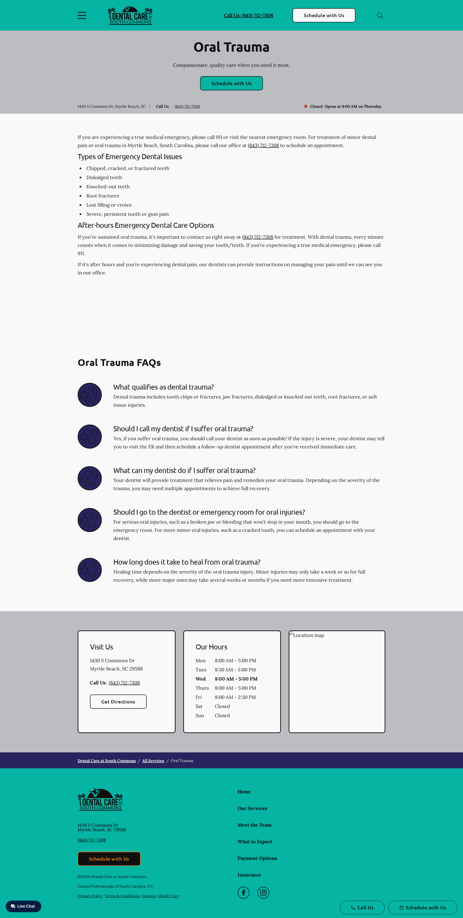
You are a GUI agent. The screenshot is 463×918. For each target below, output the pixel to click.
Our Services (252, 808)
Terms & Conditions (122, 895)
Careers (149, 895)
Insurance (249, 875)
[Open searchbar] (380, 15)
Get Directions (118, 701)
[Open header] (83, 15)
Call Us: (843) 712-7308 (248, 15)
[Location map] (337, 681)
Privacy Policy (90, 895)
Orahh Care (168, 895)
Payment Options (257, 858)
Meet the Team (255, 825)
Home (244, 792)
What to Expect (255, 841)
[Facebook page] (244, 893)
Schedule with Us (324, 15)
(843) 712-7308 (187, 106)
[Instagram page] (263, 893)
